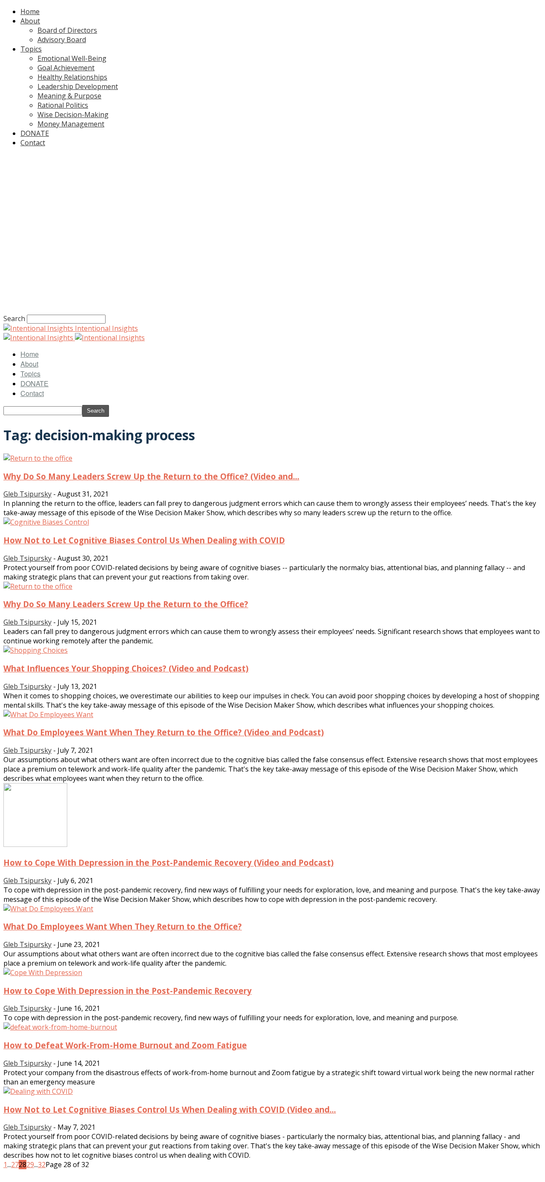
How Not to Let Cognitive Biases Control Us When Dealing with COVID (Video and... (169, 1109)
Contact (32, 142)
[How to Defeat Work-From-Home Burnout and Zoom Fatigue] (60, 1027)
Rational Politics (62, 105)
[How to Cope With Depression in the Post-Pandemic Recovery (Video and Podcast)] (35, 844)
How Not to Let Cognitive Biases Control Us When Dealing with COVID (144, 540)
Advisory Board (61, 39)
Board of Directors (67, 30)
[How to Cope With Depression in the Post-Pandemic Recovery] (42, 972)
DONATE (34, 133)
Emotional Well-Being (71, 58)
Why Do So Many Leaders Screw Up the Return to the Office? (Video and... (151, 476)
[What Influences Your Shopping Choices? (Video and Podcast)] (35, 650)
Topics (31, 49)
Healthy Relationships (72, 77)
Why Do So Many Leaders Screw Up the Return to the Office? (125, 604)
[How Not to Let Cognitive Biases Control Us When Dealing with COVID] (46, 522)
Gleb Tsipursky (27, 494)
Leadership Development (77, 86)
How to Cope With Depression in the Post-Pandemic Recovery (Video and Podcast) (168, 862)
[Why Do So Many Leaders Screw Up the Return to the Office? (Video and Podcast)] (37, 458)
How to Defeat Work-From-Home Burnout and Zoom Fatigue (125, 1045)
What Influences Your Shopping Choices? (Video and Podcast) (126, 668)
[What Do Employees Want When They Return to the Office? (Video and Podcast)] (48, 714)
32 (42, 1164)
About (30, 21)
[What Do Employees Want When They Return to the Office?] (48, 908)
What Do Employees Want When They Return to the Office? (122, 926)
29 (30, 1164)
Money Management (70, 124)
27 (15, 1164)
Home (30, 11)
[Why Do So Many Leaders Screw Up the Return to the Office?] (37, 586)
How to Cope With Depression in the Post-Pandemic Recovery (127, 990)
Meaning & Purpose (69, 95)
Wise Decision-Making (73, 114)
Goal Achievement (66, 67)
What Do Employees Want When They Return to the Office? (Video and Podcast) (163, 732)
